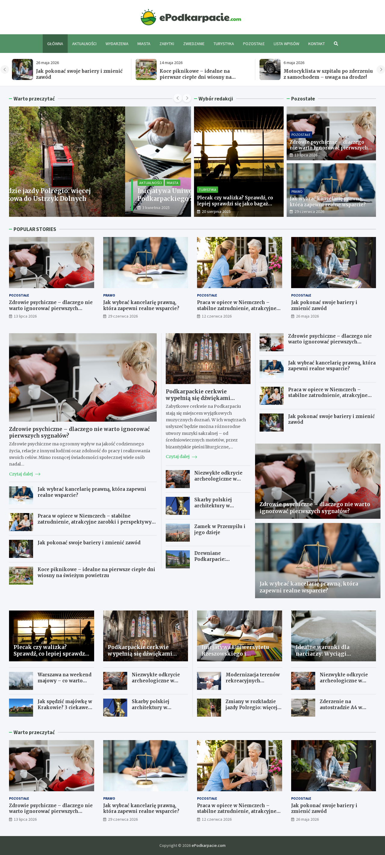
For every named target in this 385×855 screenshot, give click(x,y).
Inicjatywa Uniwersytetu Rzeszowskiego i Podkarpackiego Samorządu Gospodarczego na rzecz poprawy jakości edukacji (94, 198)
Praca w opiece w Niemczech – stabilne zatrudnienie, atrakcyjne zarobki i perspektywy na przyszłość (236, 311)
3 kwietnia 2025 (40, 207)
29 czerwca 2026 (309, 211)
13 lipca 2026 (305, 155)
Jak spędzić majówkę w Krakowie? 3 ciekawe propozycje (65, 707)
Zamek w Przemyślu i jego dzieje (219, 529)
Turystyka (224, 43)
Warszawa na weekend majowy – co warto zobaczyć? (64, 680)
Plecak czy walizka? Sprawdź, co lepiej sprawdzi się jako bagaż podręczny (235, 203)
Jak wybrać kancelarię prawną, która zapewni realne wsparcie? (328, 202)
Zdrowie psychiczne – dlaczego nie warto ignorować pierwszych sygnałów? (329, 148)
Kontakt (316, 43)
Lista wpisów (286, 43)
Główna (55, 43)
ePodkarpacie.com (209, 845)
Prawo (297, 191)
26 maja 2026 (307, 316)
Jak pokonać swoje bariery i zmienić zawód (324, 305)
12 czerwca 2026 (217, 316)
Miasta (143, 43)
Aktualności (84, 43)
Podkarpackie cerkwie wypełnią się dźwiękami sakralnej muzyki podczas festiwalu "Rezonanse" (201, 401)
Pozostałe (254, 43)
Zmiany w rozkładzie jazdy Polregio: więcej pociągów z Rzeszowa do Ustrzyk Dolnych (251, 710)
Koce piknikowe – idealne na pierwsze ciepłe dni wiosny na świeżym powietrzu (193, 77)
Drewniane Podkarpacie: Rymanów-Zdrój (213, 559)
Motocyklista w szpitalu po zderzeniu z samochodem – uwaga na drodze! (325, 74)
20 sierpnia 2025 (216, 211)
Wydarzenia (117, 43)
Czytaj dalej (21, 474)
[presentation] (5, 69)
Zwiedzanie (194, 43)
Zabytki (166, 43)
